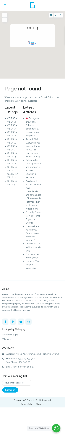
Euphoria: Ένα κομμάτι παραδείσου (32, 264)
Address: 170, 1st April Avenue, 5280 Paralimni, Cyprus (32, 354)
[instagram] (28, 322)
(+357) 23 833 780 (26, 358)
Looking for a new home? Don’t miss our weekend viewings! (33, 233)
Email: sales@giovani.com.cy (20, 367)
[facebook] (5, 322)
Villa (4, 339)
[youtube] (21, 322)
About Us (40, 404)
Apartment (7, 334)
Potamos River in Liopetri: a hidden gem (33, 205)
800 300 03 (24, 362)
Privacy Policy (27, 404)
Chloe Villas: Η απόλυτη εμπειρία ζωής (33, 247)
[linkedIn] (13, 322)
